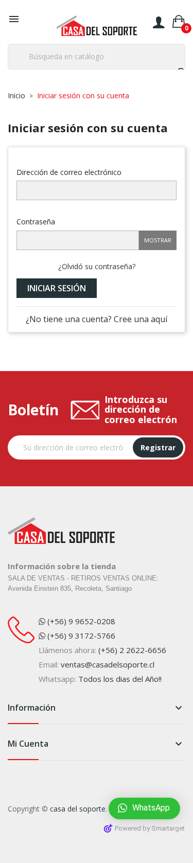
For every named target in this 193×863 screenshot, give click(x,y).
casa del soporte (78, 809)
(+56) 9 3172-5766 (80, 635)
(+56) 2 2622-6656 (132, 650)
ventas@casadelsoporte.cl (107, 664)
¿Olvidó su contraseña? (96, 266)
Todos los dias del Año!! (120, 679)
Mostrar (157, 240)
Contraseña (35, 221)
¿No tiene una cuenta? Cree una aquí (96, 319)
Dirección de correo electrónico (68, 172)
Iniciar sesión (56, 288)
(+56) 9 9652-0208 (80, 621)
